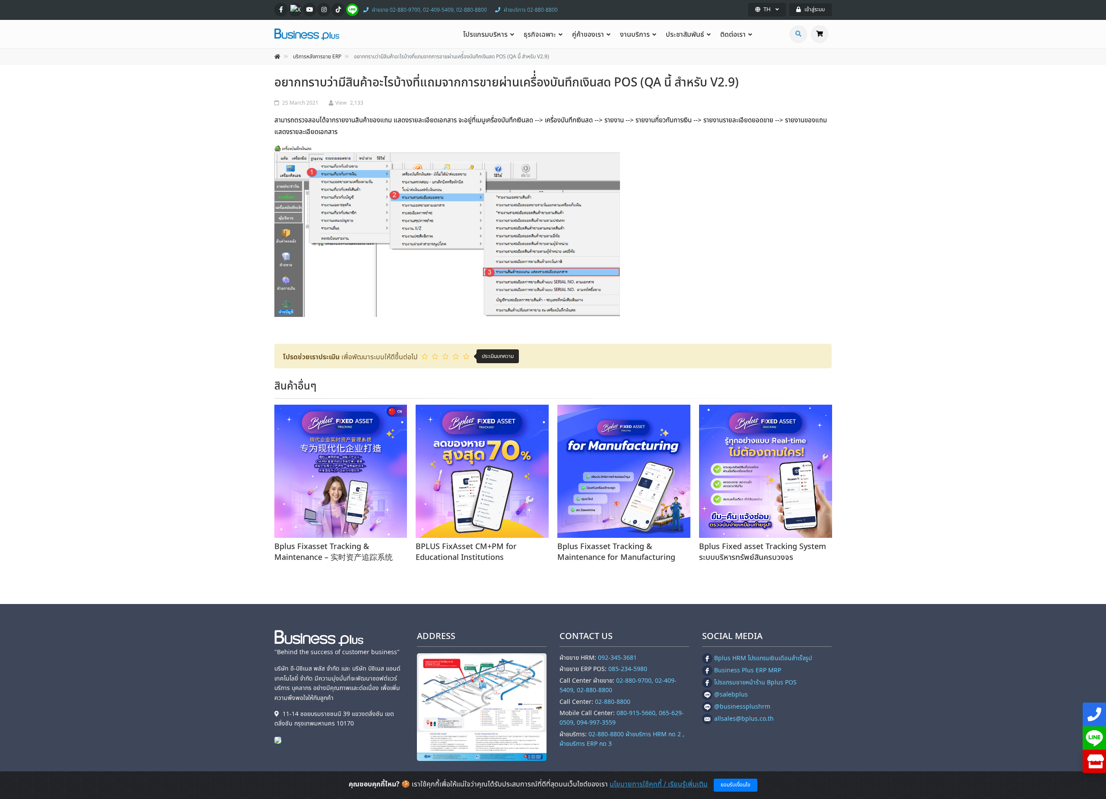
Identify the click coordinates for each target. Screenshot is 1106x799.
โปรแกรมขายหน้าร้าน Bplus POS (755, 682)
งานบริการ (635, 34)
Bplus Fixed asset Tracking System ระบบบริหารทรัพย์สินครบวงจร (762, 552)
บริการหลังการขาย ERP (317, 57)
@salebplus (731, 694)
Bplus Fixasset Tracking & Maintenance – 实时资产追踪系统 (333, 552)
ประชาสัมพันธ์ (685, 34)
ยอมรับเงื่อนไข (735, 785)
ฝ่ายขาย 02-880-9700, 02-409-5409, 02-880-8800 (429, 10)
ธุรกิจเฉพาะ (540, 34)
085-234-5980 (627, 669)
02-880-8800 (612, 701)
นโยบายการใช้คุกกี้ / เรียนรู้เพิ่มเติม (659, 784)
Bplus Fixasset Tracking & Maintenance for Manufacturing (616, 552)
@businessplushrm (742, 706)
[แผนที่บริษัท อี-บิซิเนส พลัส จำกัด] (482, 707)
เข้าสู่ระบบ (814, 9)
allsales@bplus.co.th (744, 718)
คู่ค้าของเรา (588, 34)
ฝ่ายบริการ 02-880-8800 (531, 10)
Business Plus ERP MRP (747, 670)
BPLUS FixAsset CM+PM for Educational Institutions (466, 552)
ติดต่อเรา (733, 34)
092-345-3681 (617, 657)
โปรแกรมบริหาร (485, 34)
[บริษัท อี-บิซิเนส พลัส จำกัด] (280, 740)
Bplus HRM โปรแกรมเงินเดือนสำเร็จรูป (763, 658)
